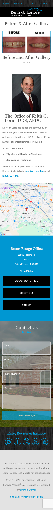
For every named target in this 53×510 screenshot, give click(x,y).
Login (40, 496)
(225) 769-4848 (10, 175)
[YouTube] (44, 441)
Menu (6, 3)
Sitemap (14, 496)
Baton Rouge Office (27, 249)
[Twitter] (26, 441)
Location (19, 3)
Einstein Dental (28, 489)
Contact (45, 3)
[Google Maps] (8, 441)
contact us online (35, 171)
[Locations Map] (26, 208)
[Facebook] (17, 441)
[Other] (35, 441)
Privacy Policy (27, 496)
